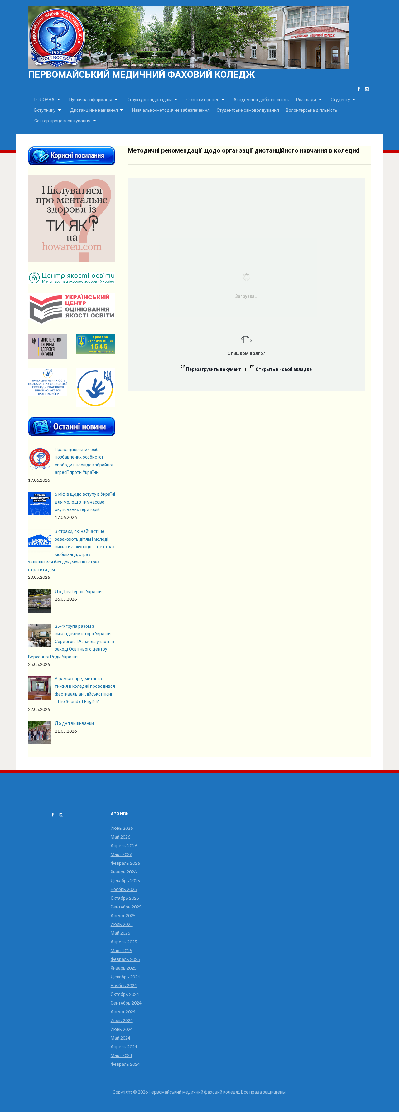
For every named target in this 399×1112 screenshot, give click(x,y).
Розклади (306, 99)
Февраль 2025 (125, 959)
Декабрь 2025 (125, 880)
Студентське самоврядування (248, 110)
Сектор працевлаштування (62, 120)
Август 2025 (123, 915)
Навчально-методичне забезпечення (171, 110)
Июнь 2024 (122, 1029)
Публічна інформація (90, 99)
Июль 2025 (122, 924)
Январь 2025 (124, 968)
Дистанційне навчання (94, 110)
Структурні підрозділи (149, 99)
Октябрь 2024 (125, 994)
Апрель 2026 (124, 845)
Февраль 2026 (125, 863)
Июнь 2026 (122, 828)
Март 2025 (121, 950)
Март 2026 (121, 854)
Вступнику (44, 110)
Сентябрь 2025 (126, 906)
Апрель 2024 (124, 1046)
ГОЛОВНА (44, 99)
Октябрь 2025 (125, 898)
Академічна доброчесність (261, 99)
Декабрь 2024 (125, 976)
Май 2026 (120, 836)
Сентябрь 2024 (126, 1003)
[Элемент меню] (359, 89)
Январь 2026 (124, 871)
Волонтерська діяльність (311, 110)
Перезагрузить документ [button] (213, 369)
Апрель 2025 (124, 941)
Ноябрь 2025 (124, 889)
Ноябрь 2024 (124, 985)
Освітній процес (202, 99)
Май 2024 (120, 1038)
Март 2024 (121, 1055)
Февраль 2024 (125, 1064)
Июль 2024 (122, 1020)
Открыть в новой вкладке (283, 369)
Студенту (340, 99)
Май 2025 (120, 933)
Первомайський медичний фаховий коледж (141, 74)
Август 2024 (123, 1011)
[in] (367, 89)
